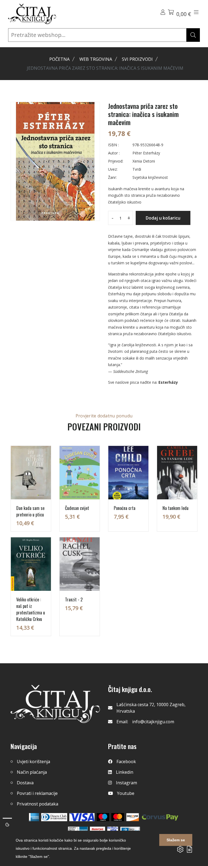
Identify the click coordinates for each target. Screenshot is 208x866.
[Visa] (82, 817)
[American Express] (34, 817)
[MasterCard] (103, 817)
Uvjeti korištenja (33, 762)
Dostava (25, 783)
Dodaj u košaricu (163, 218)
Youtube (125, 793)
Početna (59, 59)
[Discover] (132, 817)
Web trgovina (95, 59)
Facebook (126, 762)
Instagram (126, 783)
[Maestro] (118, 817)
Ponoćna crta (124, 508)
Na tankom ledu (175, 508)
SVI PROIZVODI (137, 59)
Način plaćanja (32, 772)
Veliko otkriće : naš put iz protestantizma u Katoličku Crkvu (30, 609)
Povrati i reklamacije (37, 793)
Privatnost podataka (37, 804)
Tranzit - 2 (74, 599)
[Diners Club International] (54, 817)
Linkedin (124, 772)
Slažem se (176, 840)
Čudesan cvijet (77, 508)
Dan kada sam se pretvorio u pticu (30, 511)
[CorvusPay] (160, 817)
